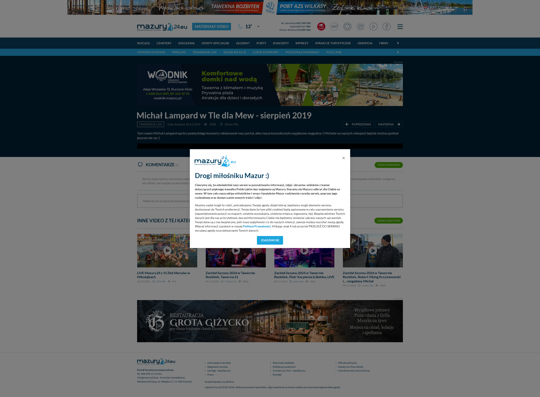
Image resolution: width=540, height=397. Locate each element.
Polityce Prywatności (257, 226)
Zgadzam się (270, 240)
